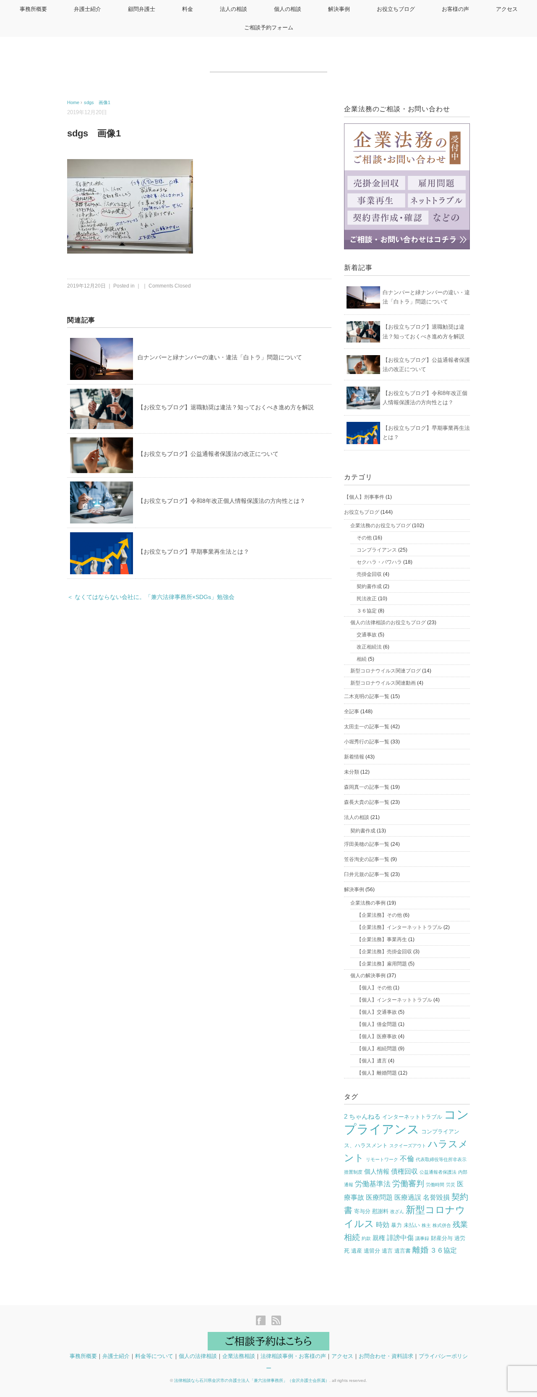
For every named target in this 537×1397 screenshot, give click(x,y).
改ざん (397, 1211)
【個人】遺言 (372, 1061)
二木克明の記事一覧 (366, 696)
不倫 (407, 1159)
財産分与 (442, 1238)
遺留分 (372, 1251)
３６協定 (367, 611)
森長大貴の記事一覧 (366, 802)
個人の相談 (287, 9)
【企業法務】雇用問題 (382, 964)
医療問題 (379, 1197)
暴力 (396, 1225)
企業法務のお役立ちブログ (380, 525)
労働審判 (408, 1183)
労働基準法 (373, 1184)
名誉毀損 (436, 1197)
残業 (460, 1224)
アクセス (507, 9)
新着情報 (354, 757)
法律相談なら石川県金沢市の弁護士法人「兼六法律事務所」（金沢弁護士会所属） (251, 1380)
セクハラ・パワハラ (379, 562)
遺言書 (402, 1251)
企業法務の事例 (368, 903)
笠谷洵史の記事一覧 (366, 859)
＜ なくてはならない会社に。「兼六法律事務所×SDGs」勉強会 (151, 597)
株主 (426, 1225)
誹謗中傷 (400, 1237)
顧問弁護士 (141, 9)
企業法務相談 (238, 1356)
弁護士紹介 (87, 9)
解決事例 (339, 9)
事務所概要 (33, 9)
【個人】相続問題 (377, 1049)
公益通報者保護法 (438, 1172)
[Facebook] (263, 1321)
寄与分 (362, 1211)
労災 (450, 1184)
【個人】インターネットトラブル (394, 1000)
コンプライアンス (377, 550)
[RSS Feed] (276, 1321)
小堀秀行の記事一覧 (366, 742)
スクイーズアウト (407, 1145)
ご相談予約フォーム (268, 27)
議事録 (422, 1238)
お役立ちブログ (396, 9)
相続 (362, 659)
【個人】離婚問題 (377, 1073)
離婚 (420, 1249)
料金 (187, 9)
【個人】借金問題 (377, 1024)
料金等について (154, 1356)
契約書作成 (369, 586)
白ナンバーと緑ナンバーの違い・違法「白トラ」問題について (220, 357)
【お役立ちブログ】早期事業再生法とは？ (193, 551)
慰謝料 (380, 1211)
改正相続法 (369, 647)
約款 (366, 1238)
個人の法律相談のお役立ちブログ (388, 622)
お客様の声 (455, 9)
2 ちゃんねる (362, 1116)
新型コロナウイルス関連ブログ (385, 671)
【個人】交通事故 (377, 1012)
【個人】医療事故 (377, 1036)
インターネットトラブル (412, 1117)
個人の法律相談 (198, 1356)
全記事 (351, 711)
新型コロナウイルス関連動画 (383, 683)
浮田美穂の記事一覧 (366, 844)
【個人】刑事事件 (364, 497)
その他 (364, 538)
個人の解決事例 (368, 975)
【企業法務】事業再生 (382, 939)
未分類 (351, 772)
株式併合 (442, 1225)
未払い (412, 1225)
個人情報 (376, 1171)
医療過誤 (407, 1197)
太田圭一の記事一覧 (366, 727)
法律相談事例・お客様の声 (293, 1356)
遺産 (356, 1251)
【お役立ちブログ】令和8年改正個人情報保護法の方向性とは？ (221, 500)
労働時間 (435, 1184)
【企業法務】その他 (379, 915)
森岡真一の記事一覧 (366, 787)
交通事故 (367, 635)
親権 (379, 1238)
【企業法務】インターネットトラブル (399, 927)
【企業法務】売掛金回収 (384, 952)
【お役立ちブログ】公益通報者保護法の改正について (208, 453)
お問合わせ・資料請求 (386, 1356)
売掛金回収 (369, 574)
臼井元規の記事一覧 (366, 874)
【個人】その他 (374, 988)
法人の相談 (233, 9)
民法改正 (367, 599)
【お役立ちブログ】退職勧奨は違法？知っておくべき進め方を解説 (226, 407)
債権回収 (404, 1171)
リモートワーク (382, 1159)
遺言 (387, 1251)
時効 (382, 1224)
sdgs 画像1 (97, 102)
